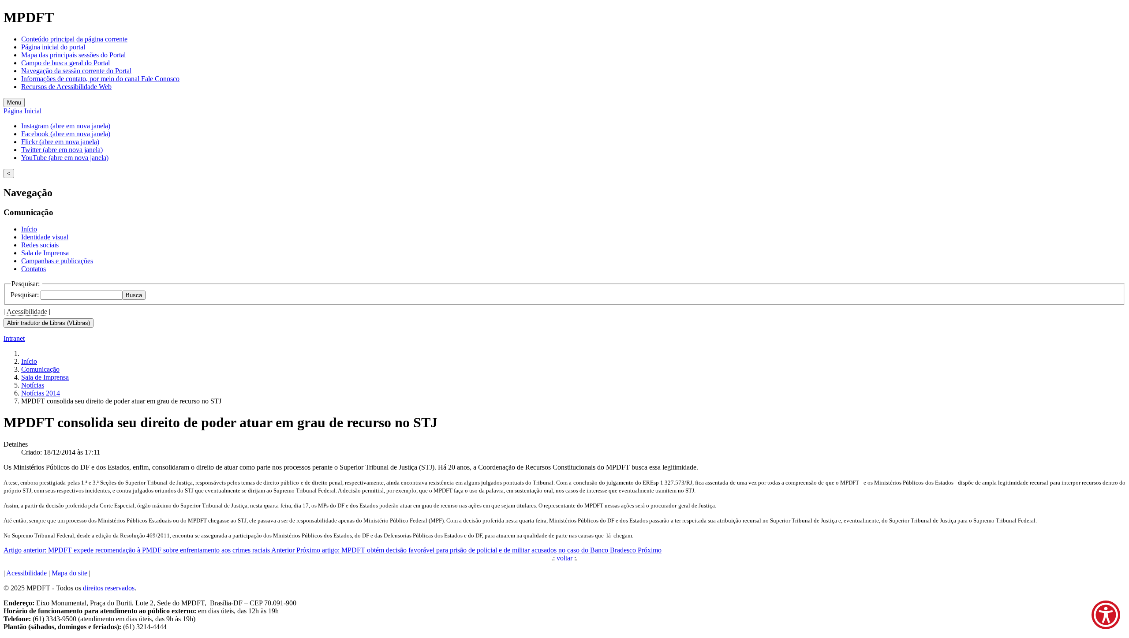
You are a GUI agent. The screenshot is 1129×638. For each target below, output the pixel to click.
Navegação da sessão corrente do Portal (76, 71)
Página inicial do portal (53, 47)
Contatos (33, 268)
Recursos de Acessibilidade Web (66, 86)
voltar (564, 558)
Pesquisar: (26, 294)
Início (29, 229)
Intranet (14, 338)
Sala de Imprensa (45, 253)
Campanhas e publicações (57, 261)
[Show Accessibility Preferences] (1106, 615)
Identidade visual (44, 237)
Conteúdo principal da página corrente (74, 39)
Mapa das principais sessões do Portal (73, 55)
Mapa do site (69, 573)
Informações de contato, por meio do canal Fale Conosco (100, 78)
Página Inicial (22, 111)
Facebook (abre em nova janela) (65, 134)
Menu (14, 102)
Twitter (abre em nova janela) (62, 149)
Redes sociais (40, 245)
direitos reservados (109, 588)
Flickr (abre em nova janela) (60, 142)
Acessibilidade (27, 311)
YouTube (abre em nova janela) (64, 157)
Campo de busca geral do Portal (65, 63)
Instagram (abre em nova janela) (65, 126)
